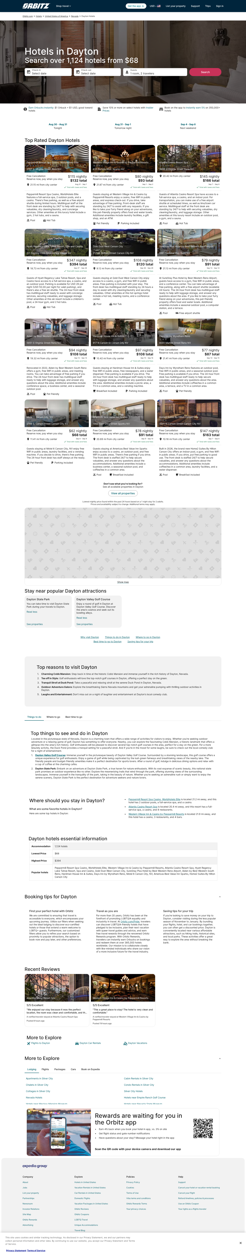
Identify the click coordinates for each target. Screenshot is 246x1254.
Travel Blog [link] (79, 1230)
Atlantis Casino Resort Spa (143, 806)
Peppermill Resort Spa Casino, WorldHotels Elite (154, 799)
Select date (39, 73)
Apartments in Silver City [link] (39, 1078)
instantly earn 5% (195, 107)
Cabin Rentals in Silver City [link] (138, 1078)
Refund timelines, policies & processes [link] (196, 1198)
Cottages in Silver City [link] (38, 1091)
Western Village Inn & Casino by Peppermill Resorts (156, 814)
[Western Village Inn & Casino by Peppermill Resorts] (123, 186)
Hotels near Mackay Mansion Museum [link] (46, 1103)
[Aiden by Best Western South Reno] (57, 358)
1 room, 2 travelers (142, 73)
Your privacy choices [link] (136, 1209)
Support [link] (182, 1182)
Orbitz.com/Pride (130, 921)
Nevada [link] (74, 16)
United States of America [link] (56, 16)
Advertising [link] (28, 1225)
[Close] (240, 1243)
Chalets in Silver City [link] (37, 1084)
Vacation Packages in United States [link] (91, 1203)
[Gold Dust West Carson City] (123, 273)
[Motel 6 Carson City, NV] (57, 439)
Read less (32, 611)
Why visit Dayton (89, 637)
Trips (208, 6)
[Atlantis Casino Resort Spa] (189, 186)
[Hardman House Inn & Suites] (123, 358)
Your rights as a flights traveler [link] (192, 1209)
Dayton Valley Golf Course (50, 755)
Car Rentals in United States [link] (87, 1193)
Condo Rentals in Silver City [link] (139, 1084)
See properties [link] (35, 624)
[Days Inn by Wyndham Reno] (189, 358)
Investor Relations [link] (31, 1209)
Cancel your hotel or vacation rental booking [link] (199, 1187)
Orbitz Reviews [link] (81, 1209)
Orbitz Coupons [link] (81, 1214)
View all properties (123, 493)
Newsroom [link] (28, 1203)
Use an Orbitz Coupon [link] (188, 1203)
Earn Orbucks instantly (41, 107)
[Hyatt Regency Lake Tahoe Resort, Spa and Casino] (57, 273)
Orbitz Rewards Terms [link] (136, 1203)
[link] (50, 1044)
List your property (176, 6)
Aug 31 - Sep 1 (123, 124)
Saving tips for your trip (140, 641)
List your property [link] (31, 1193)
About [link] (25, 1182)
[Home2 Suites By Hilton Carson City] (189, 439)
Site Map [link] (27, 1214)
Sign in (219, 6)
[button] (123, 896)
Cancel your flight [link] (186, 1193)
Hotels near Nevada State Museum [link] (143, 1103)
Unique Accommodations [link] (86, 1225)
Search (205, 72)
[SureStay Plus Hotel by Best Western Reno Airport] (189, 273)
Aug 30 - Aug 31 (58, 124)
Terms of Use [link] (132, 1193)
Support (195, 6)
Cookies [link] (130, 1187)
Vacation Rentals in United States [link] (90, 1187)
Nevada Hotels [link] (34, 1097)
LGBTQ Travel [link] (81, 1219)
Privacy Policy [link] (133, 1182)
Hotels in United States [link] (85, 1182)
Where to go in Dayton (148, 637)
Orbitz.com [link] (28, 16)
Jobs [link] (25, 1187)
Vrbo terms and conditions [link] (138, 1198)
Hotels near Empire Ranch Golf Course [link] (145, 1097)
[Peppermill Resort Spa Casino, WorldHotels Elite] (57, 186)
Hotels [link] (39, 16)
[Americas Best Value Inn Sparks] (123, 439)
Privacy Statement (16, 1250)
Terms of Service (36, 1250)
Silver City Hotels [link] (133, 1091)
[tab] (34, 717)
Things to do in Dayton (117, 637)
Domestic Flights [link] (82, 1198)
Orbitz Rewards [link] (30, 1219)
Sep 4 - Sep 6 (188, 124)
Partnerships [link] (28, 1198)
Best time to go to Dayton (107, 641)
